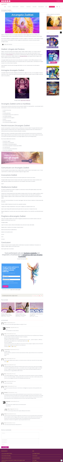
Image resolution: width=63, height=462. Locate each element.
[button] (59, 7)
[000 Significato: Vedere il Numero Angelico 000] (22, 302)
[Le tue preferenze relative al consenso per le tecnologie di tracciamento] (61, 460)
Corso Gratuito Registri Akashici (7, 454)
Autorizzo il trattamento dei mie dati (9, 281)
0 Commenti (8, 316)
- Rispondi (17, 328)
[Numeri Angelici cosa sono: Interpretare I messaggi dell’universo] (36, 302)
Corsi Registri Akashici (36, 454)
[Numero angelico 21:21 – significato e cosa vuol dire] (8, 302)
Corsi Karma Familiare (36, 459)
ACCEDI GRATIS (5, 286)
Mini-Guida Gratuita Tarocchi (6, 459)
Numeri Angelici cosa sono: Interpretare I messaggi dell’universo (35, 315)
